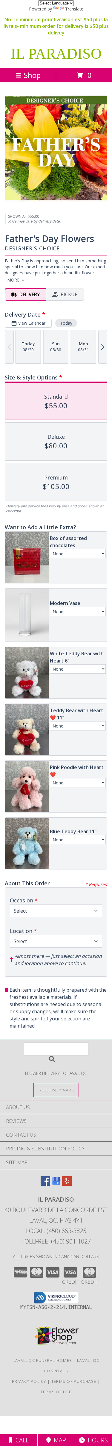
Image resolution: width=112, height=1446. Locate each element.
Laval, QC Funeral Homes (42, 1360)
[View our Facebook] (45, 1183)
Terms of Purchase (73, 1381)
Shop (32, 75)
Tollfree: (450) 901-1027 (56, 1241)
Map (58, 1440)
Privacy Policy (29, 1381)
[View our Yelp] (67, 1183)
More (13, 280)
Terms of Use (56, 1391)
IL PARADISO (56, 53)
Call (21, 1440)
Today (66, 323)
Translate (74, 9)
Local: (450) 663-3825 (56, 1231)
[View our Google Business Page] (56, 1183)
